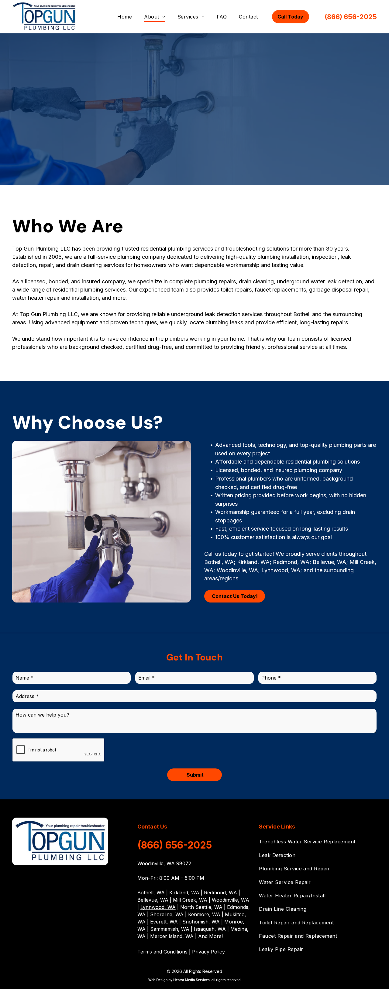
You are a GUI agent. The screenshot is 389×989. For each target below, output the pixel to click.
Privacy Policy (208, 952)
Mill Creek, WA (190, 900)
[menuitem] (124, 17)
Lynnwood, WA (158, 907)
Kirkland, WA (184, 892)
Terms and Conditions (162, 952)
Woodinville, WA (230, 900)
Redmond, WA (220, 892)
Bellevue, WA (152, 900)
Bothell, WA (151, 892)
